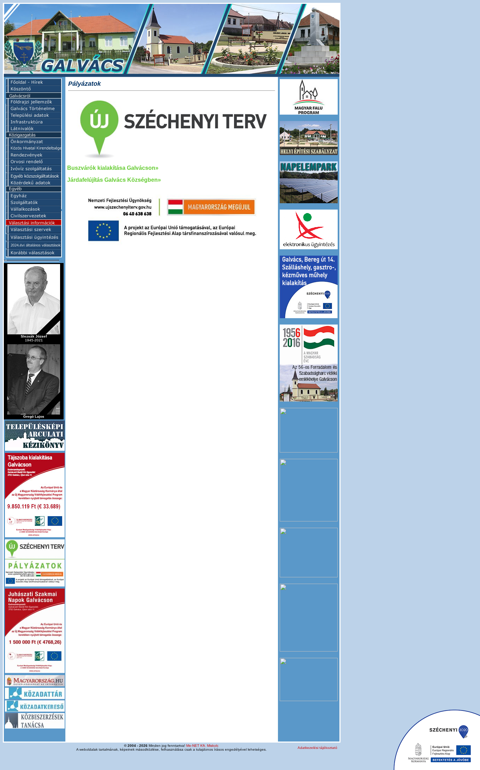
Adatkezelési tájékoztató (317, 748)
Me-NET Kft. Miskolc (202, 745)
